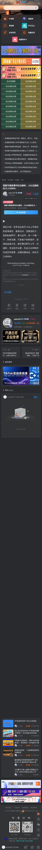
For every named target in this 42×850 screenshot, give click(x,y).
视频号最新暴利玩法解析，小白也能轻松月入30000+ (21, 187)
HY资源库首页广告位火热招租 (25, 721)
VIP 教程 (10, 180)
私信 (36, 194)
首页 (4, 180)
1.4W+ (19, 323)
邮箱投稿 (25, 807)
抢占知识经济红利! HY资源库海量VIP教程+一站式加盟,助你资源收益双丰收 (27, 732)
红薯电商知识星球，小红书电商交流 (18, 171)
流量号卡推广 (23, 838)
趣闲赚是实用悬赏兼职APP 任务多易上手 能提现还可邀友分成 (26, 761)
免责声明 (34, 807)
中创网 (17, 180)
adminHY (12, 193)
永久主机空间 (33, 838)
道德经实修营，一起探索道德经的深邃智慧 (27, 751)
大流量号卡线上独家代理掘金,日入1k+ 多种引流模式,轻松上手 (26, 770)
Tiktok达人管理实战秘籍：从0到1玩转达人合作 (22, 163)
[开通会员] (38, 813)
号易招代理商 (12, 838)
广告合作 (17, 807)
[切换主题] (38, 829)
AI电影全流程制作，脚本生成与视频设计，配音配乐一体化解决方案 (27, 741)
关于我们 (8, 807)
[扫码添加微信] (38, 824)
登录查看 (21, 212)
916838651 (25, 275)
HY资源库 (12, 811)
